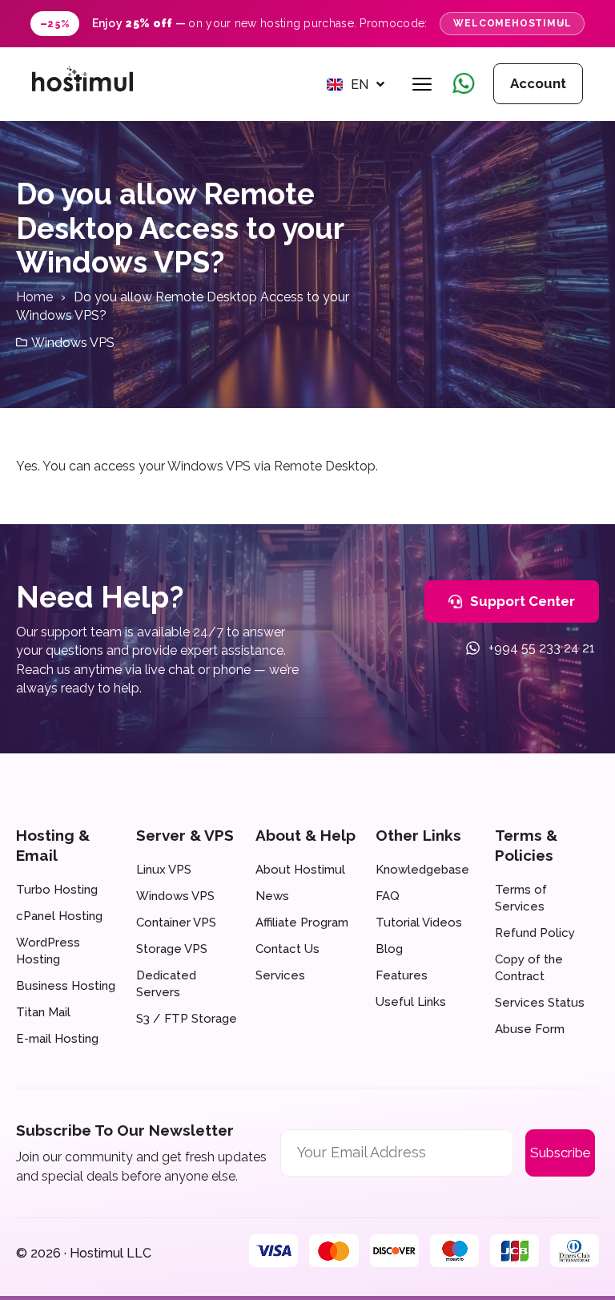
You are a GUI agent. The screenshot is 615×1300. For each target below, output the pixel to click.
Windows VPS (73, 342)
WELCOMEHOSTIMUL (512, 23)
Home (34, 297)
